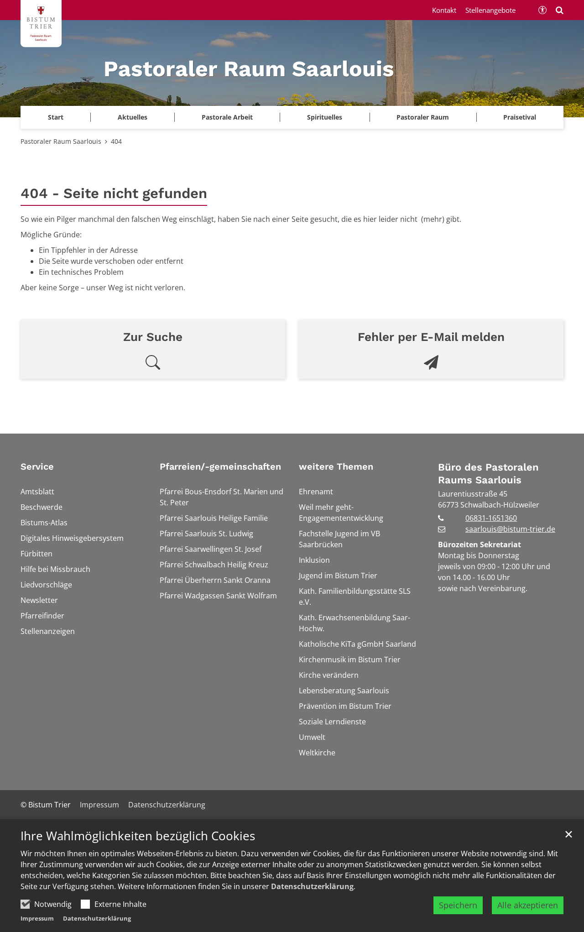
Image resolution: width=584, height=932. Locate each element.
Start (55, 117)
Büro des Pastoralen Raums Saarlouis (488, 473)
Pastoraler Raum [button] (422, 117)
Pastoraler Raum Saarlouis (61, 141)
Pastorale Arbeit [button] (227, 117)
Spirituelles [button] (324, 117)
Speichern (458, 905)
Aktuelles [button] (132, 117)
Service (37, 466)
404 (116, 141)
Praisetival (519, 117)
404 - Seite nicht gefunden (114, 193)
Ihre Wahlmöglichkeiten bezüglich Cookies (138, 835)
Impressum (37, 918)
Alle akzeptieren (527, 905)
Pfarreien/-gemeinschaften (220, 466)
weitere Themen (336, 466)
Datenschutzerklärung (312, 886)
